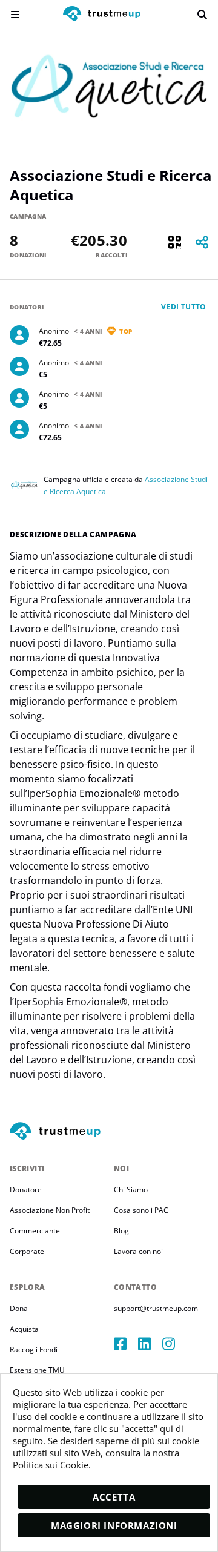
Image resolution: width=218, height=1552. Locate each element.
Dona (19, 1308)
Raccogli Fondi (34, 1349)
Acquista (24, 1329)
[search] (202, 14)
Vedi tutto (183, 307)
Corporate (27, 1251)
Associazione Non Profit (50, 1210)
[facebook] (126, 1344)
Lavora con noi (138, 1251)
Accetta (114, 1497)
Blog (121, 1231)
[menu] (15, 14)
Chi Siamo (131, 1189)
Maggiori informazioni (114, 1525)
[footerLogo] (109, 1131)
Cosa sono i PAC (141, 1210)
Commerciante (35, 1231)
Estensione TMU (37, 1370)
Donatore (26, 1189)
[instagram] (174, 1344)
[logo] (101, 15)
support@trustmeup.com (156, 1308)
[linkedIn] (150, 1344)
